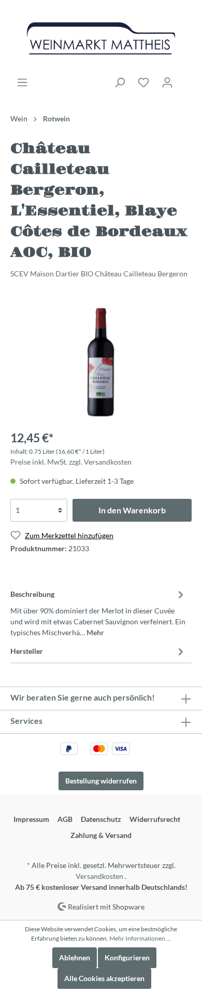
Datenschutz (101, 819)
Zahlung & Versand (101, 835)
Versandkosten (99, 876)
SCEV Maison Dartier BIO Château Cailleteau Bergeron (98, 273)
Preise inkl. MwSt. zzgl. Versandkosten (71, 461)
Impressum (31, 819)
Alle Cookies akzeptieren (104, 978)
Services (26, 720)
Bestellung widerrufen (101, 780)
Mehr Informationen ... (140, 938)
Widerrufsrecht (154, 819)
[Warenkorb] (185, 79)
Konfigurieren (127, 957)
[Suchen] (120, 82)
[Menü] (22, 82)
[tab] (98, 611)
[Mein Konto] (167, 82)
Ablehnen (74, 957)
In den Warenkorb (132, 510)
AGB (65, 819)
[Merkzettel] (143, 82)
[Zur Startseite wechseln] (101, 38)
